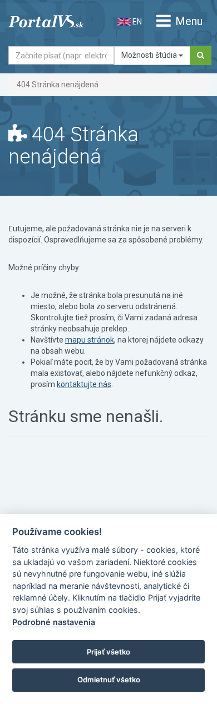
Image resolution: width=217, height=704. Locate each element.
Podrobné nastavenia (53, 622)
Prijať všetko (108, 651)
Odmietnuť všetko (108, 679)
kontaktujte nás (84, 384)
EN (136, 21)
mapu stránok (89, 339)
